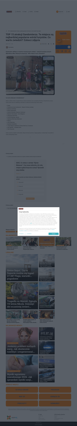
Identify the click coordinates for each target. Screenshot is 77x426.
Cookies (25, 230)
